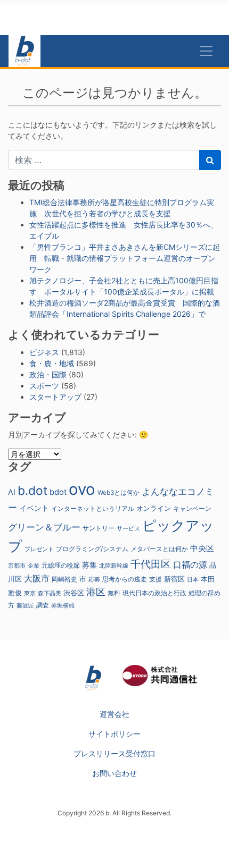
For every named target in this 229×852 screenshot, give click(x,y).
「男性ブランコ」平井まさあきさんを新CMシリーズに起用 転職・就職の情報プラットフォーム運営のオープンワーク (124, 258)
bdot (58, 492)
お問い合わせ (114, 773)
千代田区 (150, 564)
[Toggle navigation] (206, 51)
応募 (94, 579)
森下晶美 (49, 593)
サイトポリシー (114, 733)
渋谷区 (73, 592)
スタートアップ (55, 396)
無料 (114, 593)
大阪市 (37, 578)
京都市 (17, 565)
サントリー (98, 528)
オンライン (153, 508)
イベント (34, 507)
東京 (30, 593)
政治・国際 (48, 374)
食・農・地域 (51, 363)
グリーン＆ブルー (44, 527)
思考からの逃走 (124, 579)
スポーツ (44, 385)
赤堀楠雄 (63, 605)
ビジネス (44, 352)
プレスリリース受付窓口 (114, 753)
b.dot (32, 490)
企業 (33, 565)
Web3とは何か (118, 492)
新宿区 (174, 579)
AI (11, 491)
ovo (82, 489)
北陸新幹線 (113, 565)
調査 (42, 605)
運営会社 (114, 714)
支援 (155, 579)
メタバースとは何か (159, 549)
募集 (89, 564)
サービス (128, 528)
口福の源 (190, 565)
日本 (193, 579)
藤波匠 (25, 605)
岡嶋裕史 (64, 579)
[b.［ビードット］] (93, 677)
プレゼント (39, 549)
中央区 (202, 548)
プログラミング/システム (92, 549)
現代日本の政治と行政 (154, 593)
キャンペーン (192, 508)
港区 (95, 591)
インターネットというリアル (92, 508)
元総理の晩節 (61, 565)
